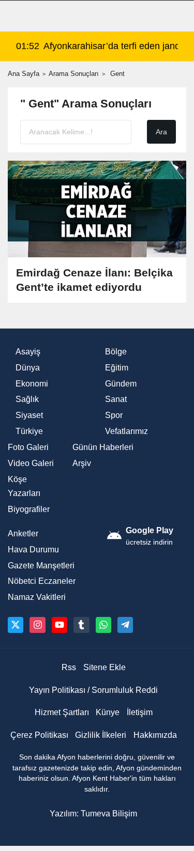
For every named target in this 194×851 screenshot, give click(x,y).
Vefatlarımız (126, 431)
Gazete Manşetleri (41, 565)
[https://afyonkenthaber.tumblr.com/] (81, 624)
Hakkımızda (155, 735)
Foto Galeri (28, 447)
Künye (108, 712)
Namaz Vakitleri (37, 597)
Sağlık (27, 399)
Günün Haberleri (102, 447)
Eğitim (116, 367)
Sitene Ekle (104, 667)
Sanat (116, 399)
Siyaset (29, 415)
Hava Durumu (33, 549)
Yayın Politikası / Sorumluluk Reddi (93, 690)
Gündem (121, 383)
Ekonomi (32, 383)
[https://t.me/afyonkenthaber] (125, 624)
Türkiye (29, 431)
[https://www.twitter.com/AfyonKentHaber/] (15, 624)
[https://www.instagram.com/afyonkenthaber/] (37, 624)
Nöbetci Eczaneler (42, 581)
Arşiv (81, 463)
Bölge (116, 351)
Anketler (23, 533)
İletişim (140, 712)
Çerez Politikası (39, 735)
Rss (69, 667)
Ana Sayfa (23, 74)
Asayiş (28, 351)
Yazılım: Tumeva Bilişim (93, 813)
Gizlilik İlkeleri (100, 735)
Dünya (28, 367)
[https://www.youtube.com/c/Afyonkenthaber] (59, 624)
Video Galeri (31, 463)
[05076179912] (103, 624)
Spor (114, 415)
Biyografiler (29, 509)
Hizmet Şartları (62, 712)
